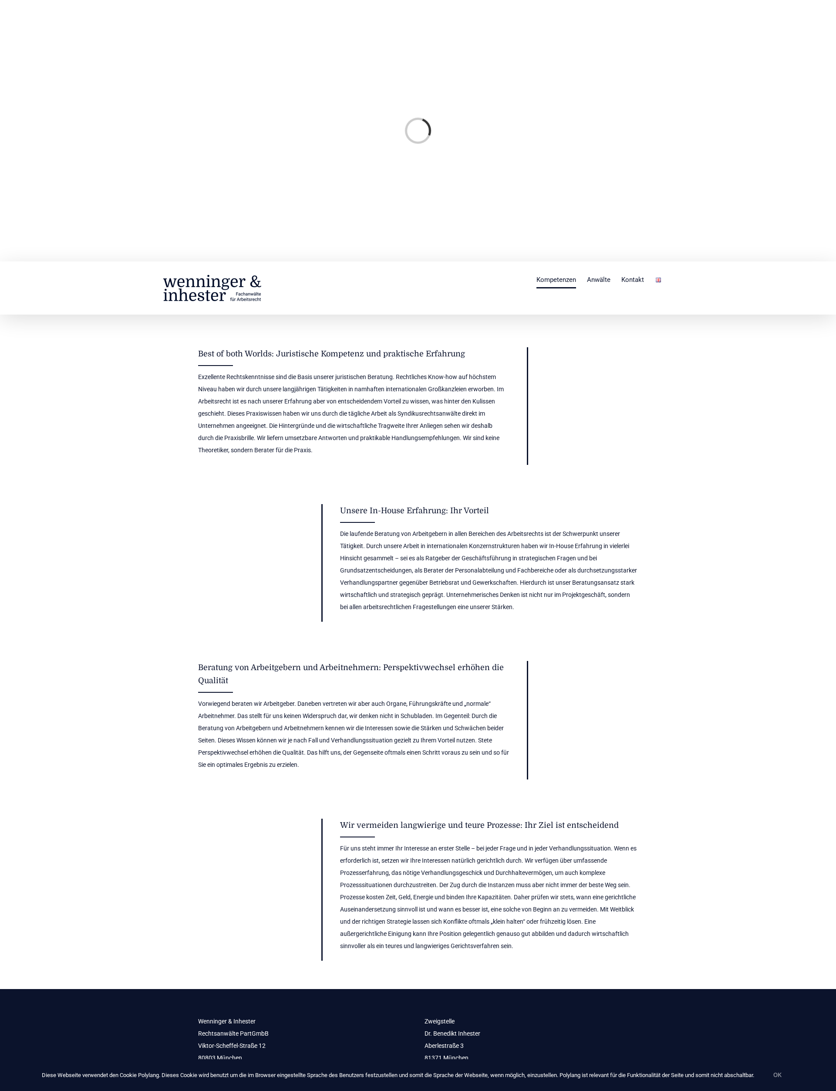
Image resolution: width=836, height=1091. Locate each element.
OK (777, 1075)
